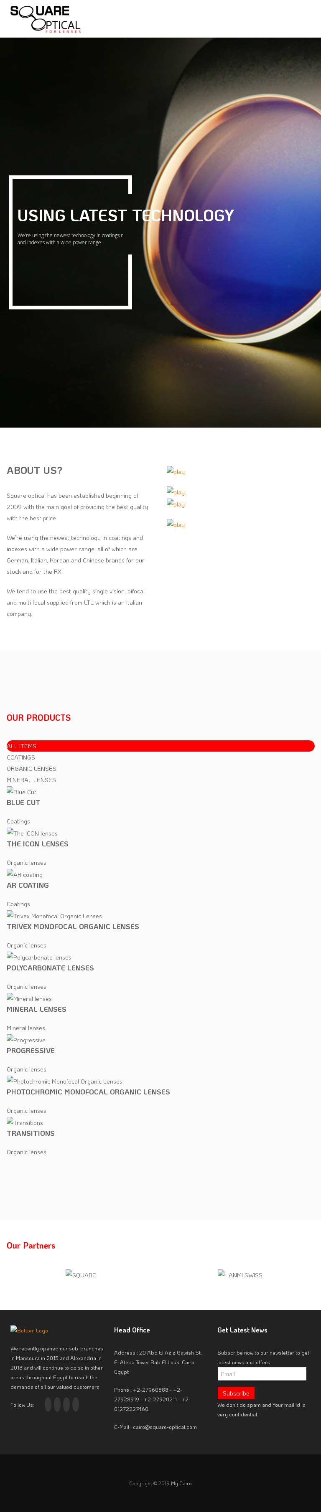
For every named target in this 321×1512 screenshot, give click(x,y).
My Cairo (181, 1483)
